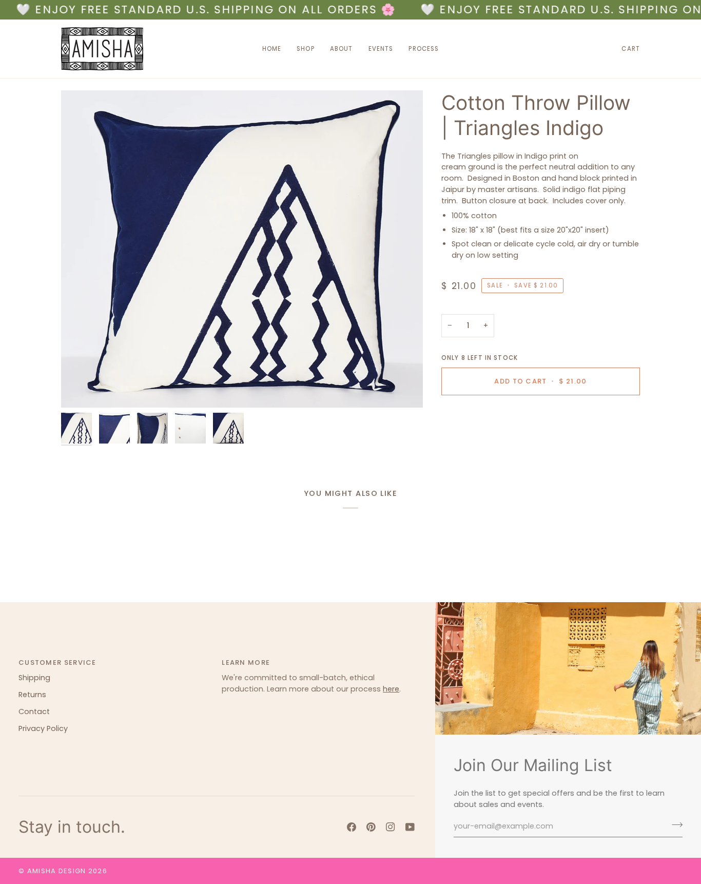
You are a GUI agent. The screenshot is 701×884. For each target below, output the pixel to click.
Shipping (34, 677)
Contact (34, 711)
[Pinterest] (371, 827)
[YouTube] (410, 827)
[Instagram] (390, 827)
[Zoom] (242, 249)
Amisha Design (56, 871)
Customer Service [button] (57, 662)
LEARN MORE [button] (246, 662)
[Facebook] (351, 827)
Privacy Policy (43, 728)
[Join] (674, 825)
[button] (305, 49)
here (391, 689)
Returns (32, 694)
